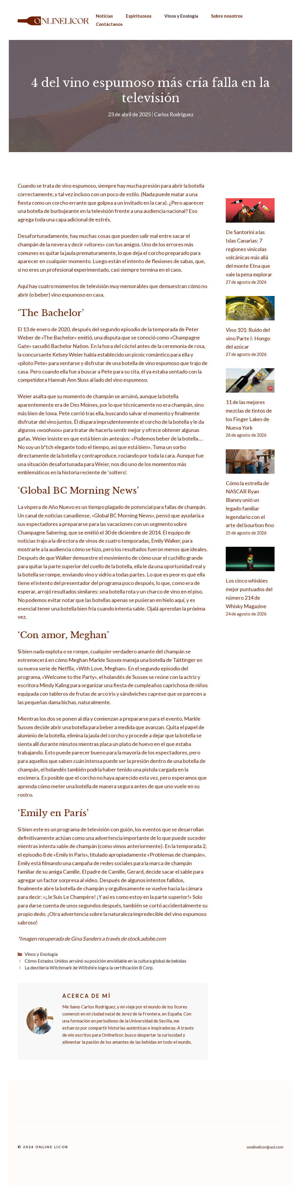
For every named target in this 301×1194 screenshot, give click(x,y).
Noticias (104, 16)
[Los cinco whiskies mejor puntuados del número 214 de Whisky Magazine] (250, 567)
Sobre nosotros (227, 16)
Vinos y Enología (181, 16)
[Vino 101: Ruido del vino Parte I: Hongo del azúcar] (250, 316)
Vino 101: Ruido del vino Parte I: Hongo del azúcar (248, 338)
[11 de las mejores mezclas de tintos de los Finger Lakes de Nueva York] (250, 388)
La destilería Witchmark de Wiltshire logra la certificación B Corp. (89, 967)
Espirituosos (138, 16)
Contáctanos (109, 24)
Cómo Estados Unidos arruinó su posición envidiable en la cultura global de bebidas (105, 960)
